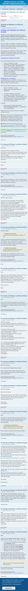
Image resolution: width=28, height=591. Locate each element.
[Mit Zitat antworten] (24, 21)
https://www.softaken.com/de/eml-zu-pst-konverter (12, 472)
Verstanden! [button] (9, 588)
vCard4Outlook (17, 126)
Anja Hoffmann (3, 314)
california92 (3, 139)
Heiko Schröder (4, 168)
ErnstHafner (3, 189)
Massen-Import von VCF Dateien (8, 125)
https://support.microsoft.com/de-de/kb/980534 (13, 37)
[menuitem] (4, 7)
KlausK (2, 264)
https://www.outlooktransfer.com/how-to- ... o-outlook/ (13, 457)
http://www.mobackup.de (19, 130)
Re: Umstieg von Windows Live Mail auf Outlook (14, 144)
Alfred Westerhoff (4, 504)
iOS (23, 136)
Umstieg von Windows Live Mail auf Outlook (12, 13)
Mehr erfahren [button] (17, 584)
